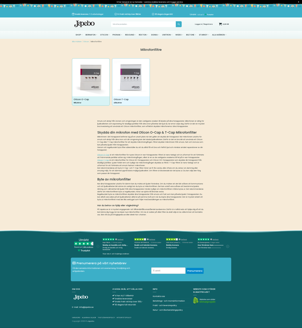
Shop (78, 34)
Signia (154, 34)
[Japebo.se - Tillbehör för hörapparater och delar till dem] (85, 24)
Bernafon (91, 34)
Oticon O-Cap (81, 99)
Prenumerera (194, 271)
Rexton (143, 34)
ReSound (129, 34)
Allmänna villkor (89, 318)
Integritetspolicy (124, 318)
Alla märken (218, 34)
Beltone (190, 34)
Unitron (166, 34)
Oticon (104, 34)
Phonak (116, 34)
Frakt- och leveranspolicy (165, 305)
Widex (178, 34)
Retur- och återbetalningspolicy (168, 310)
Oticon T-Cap (121, 99)
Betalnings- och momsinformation (169, 301)
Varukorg (76, 318)
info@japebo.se (86, 307)
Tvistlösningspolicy (106, 318)
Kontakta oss (159, 296)
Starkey (203, 34)
